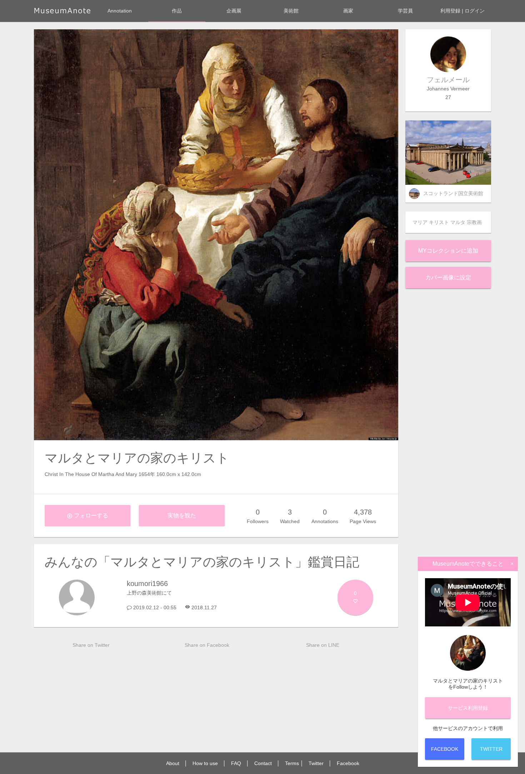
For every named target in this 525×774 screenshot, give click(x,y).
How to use (205, 763)
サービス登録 (468, 708)
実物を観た (182, 515)
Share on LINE (322, 645)
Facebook (348, 763)
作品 (177, 11)
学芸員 (405, 11)
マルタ (457, 222)
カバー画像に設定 (448, 277)
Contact (263, 763)
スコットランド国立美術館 (453, 193)
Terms (292, 763)
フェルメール (448, 80)
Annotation (120, 11)
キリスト (439, 222)
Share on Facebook (207, 645)
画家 (348, 11)
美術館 (291, 11)
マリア (420, 222)
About (172, 763)
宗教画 (474, 222)
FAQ (236, 763)
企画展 (233, 11)
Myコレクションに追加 (448, 251)
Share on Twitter (91, 645)
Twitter (316, 763)
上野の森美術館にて (149, 593)
